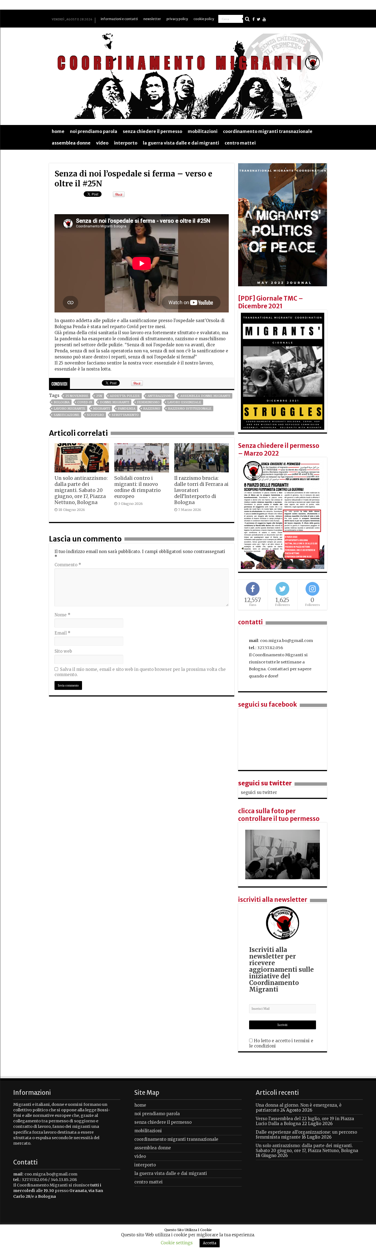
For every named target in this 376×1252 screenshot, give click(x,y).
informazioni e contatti (119, 19)
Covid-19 (84, 402)
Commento (68, 564)
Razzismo (151, 408)
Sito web (63, 651)
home (58, 131)
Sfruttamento (125, 415)
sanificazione (66, 415)
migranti (101, 408)
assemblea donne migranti (205, 396)
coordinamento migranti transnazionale (267, 131)
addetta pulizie (125, 396)
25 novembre (76, 396)
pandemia (126, 408)
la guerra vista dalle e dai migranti (181, 143)
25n (99, 396)
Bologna (62, 402)
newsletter (152, 19)
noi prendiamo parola (93, 131)
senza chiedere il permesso (152, 131)
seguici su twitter (265, 783)
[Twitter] (258, 19)
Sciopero (95, 415)
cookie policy (204, 19)
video (102, 143)
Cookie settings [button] (177, 1242)
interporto (125, 143)
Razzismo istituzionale (189, 408)
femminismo (148, 402)
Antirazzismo (160, 396)
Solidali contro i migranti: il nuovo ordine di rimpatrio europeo (137, 487)
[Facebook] (253, 19)
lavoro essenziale (184, 402)
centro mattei (240, 143)
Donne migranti (114, 402)
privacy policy (177, 19)
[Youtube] (264, 19)
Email (62, 633)
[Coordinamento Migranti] (188, 75)
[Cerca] (247, 19)
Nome (62, 614)
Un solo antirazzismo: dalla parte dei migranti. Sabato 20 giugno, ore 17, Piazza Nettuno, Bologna (81, 490)
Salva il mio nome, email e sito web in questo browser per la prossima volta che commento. (140, 672)
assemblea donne (71, 143)
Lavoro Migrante (69, 408)
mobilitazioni (202, 131)
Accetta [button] (209, 1243)
